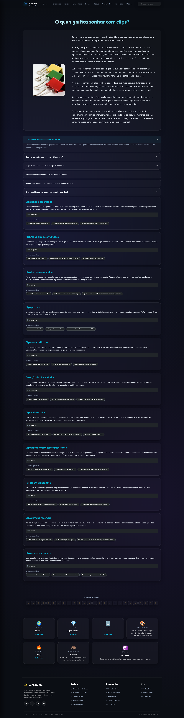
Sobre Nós (147, 689)
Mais (128, 4)
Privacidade (148, 693)
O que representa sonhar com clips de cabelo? (45, 166)
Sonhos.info (33, 684)
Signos (45, 4)
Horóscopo (56, 4)
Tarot (66, 4)
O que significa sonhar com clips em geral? (43, 139)
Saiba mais (39, 634)
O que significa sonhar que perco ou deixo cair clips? (47, 192)
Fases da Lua (78, 701)
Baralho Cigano (114, 689)
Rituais (96, 4)
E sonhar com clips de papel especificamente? (44, 157)
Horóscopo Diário (80, 693)
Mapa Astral (107, 4)
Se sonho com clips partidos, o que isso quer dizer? (46, 174)
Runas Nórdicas (114, 693)
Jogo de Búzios (114, 701)
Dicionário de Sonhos (81, 689)
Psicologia (119, 4)
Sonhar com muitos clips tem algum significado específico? (49, 183)
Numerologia (77, 4)
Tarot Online (78, 697)
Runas (87, 4)
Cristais (112, 704)
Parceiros (147, 697)
